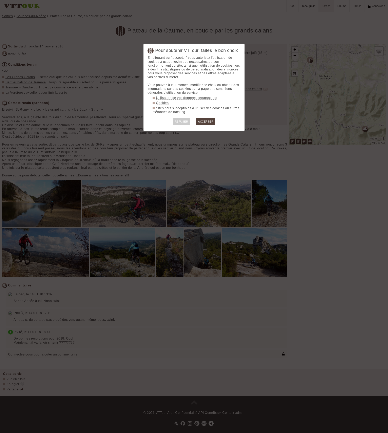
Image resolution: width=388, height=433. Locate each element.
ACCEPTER (205, 121)
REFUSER (181, 121)
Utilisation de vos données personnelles (186, 98)
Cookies (162, 103)
